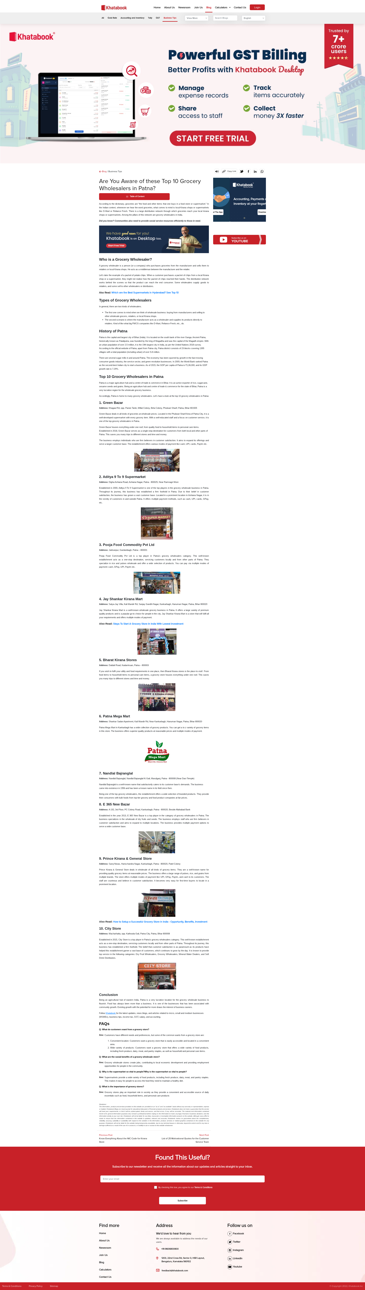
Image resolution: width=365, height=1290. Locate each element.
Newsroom (184, 7)
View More (192, 18)
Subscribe (182, 1200)
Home (158, 7)
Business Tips (170, 18)
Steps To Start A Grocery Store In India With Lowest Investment (148, 623)
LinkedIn (237, 1258)
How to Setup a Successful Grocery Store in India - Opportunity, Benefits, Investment (160, 921)
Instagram (238, 1250)
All (103, 18)
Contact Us (240, 7)
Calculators (221, 7)
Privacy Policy (35, 1286)
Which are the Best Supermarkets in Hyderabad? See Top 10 (145, 292)
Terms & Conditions (11, 1286)
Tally (150, 18)
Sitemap (54, 1286)
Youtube (237, 1266)
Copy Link (228, 170)
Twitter (236, 1241)
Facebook (238, 1233)
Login (257, 7)
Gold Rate (112, 18)
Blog (208, 7)
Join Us (198, 7)
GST (158, 18)
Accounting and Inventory (132, 18)
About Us (169, 7)
